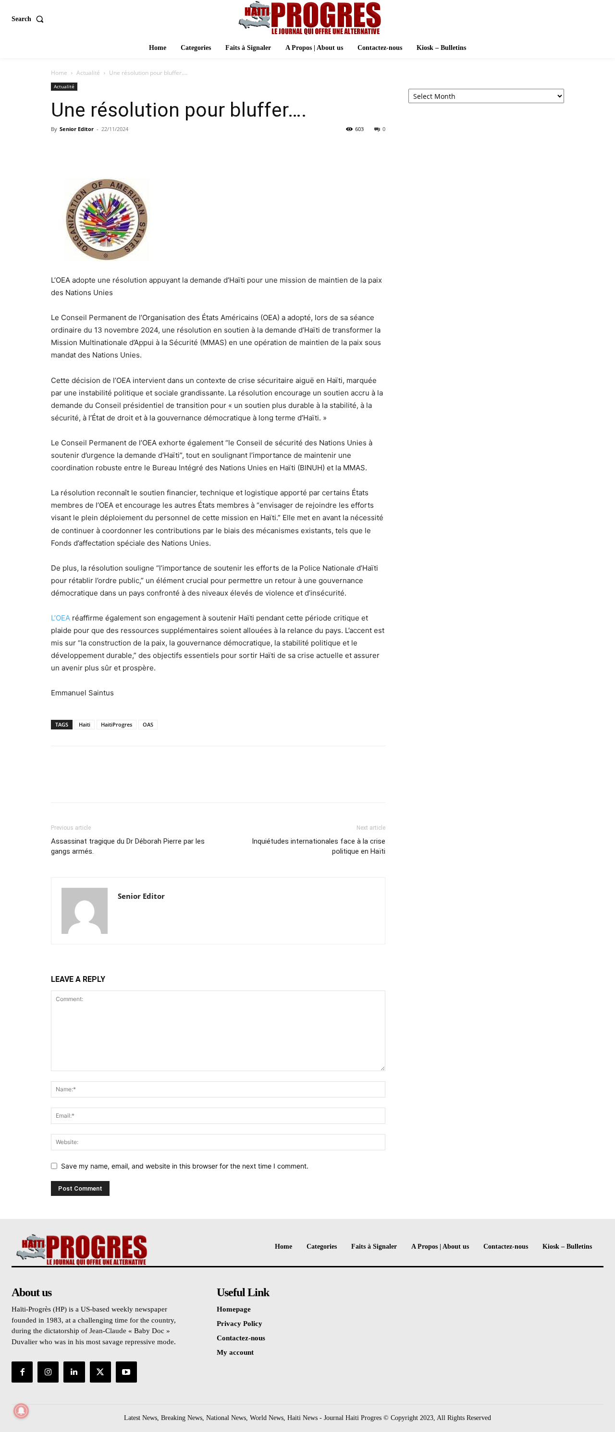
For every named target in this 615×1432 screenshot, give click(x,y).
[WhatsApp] (126, 150)
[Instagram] (48, 1372)
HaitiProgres (116, 724)
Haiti (84, 724)
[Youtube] (126, 1372)
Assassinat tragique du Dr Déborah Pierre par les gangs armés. (128, 846)
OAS (148, 724)
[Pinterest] (104, 150)
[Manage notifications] (21, 1411)
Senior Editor (77, 128)
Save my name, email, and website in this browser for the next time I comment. (184, 1166)
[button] (30, 19)
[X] (82, 150)
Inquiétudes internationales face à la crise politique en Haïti (318, 846)
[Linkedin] (74, 1372)
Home (59, 73)
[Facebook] (60, 150)
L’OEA (60, 617)
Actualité (88, 73)
